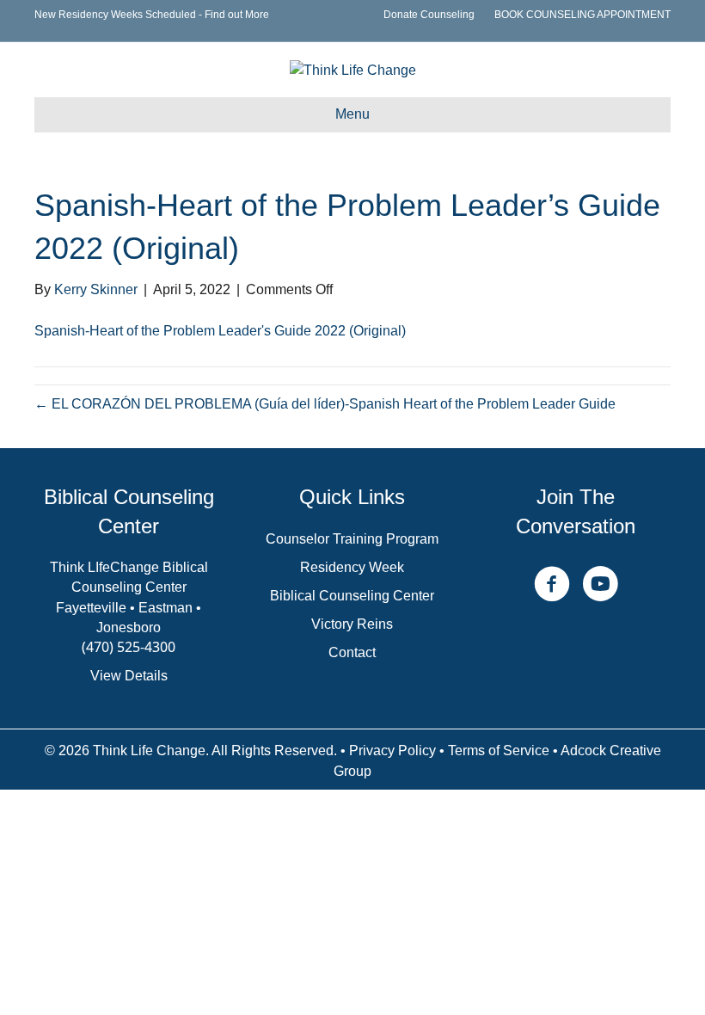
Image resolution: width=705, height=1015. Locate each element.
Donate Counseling (429, 15)
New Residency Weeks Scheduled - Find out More (151, 15)
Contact (352, 652)
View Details (129, 675)
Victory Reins (352, 624)
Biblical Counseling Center (352, 595)
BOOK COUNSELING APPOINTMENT (582, 15)
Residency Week (352, 567)
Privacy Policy (392, 750)
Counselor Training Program (352, 539)
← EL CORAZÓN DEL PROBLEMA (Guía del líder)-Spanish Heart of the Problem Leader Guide (325, 404)
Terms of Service (498, 750)
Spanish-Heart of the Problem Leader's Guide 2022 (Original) (220, 330)
